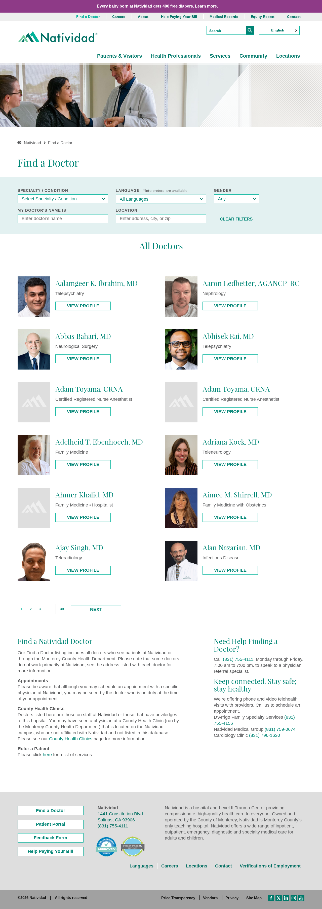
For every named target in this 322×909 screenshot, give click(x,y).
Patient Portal (50, 824)
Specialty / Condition (43, 190)
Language (151, 190)
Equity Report (262, 17)
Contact (294, 17)
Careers (118, 17)
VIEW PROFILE (83, 305)
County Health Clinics (70, 738)
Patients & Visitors (119, 56)
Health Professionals (176, 56)
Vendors (210, 898)
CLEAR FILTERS (236, 219)
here (47, 754)
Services (220, 56)
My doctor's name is (42, 210)
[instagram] (294, 897)
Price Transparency (178, 898)
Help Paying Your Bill (179, 17)
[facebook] (271, 897)
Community (253, 56)
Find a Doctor (88, 17)
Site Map (254, 898)
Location (126, 210)
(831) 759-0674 (280, 729)
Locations (288, 56)
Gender (223, 190)
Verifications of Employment (270, 865)
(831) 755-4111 (238, 659)
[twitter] (278, 897)
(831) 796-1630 (264, 735)
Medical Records (224, 17)
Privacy (231, 898)
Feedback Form (50, 837)
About (143, 17)
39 (62, 609)
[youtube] (301, 897)
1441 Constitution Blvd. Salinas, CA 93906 (121, 816)
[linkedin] (286, 897)
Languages (141, 865)
